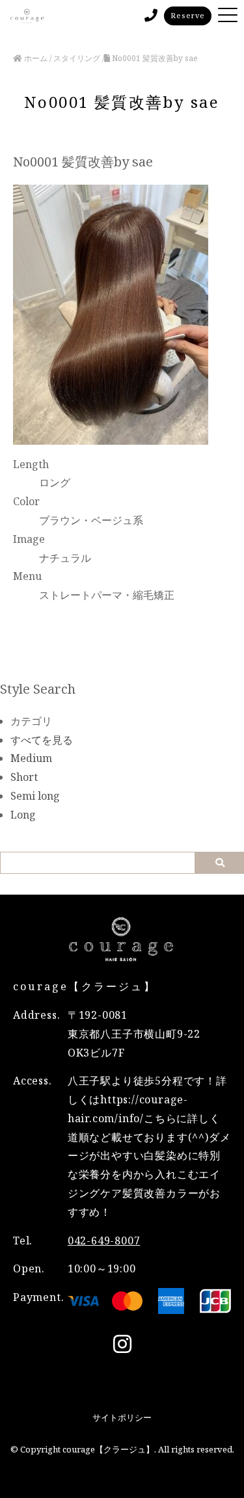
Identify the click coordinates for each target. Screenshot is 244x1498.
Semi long (35, 796)
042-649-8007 (104, 1240)
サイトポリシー (122, 1417)
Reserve (187, 15)
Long (23, 815)
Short (24, 777)
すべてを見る (41, 740)
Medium (31, 758)
